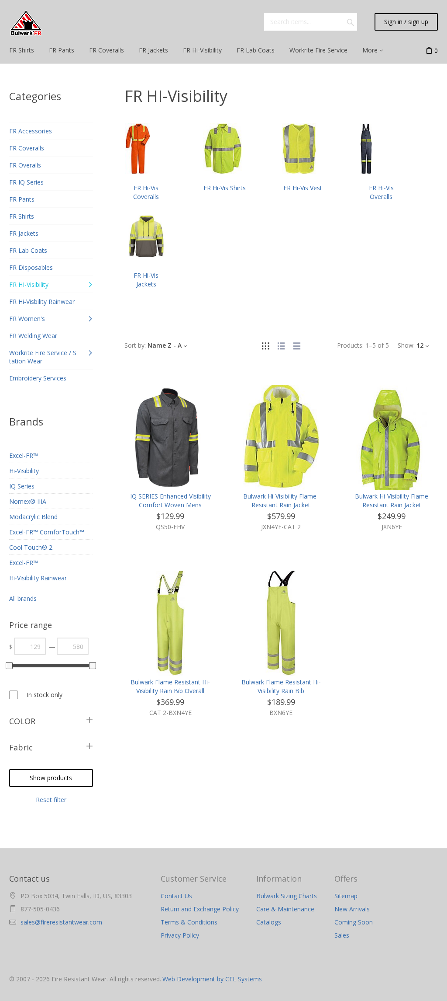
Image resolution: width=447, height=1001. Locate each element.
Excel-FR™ (23, 455)
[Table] (296, 345)
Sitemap (346, 896)
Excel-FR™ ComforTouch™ (46, 532)
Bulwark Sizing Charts (286, 896)
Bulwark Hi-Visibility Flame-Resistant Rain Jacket (281, 500)
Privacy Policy (180, 935)
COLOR (22, 721)
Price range (30, 625)
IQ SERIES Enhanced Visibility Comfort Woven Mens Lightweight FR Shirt (170, 505)
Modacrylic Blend (33, 517)
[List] (281, 345)
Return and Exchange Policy (200, 909)
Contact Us (176, 896)
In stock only (44, 695)
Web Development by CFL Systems (212, 979)
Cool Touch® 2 (30, 547)
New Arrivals (352, 909)
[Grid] (265, 345)
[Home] (26, 23)
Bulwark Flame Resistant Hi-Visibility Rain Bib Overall (170, 686)
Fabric (21, 747)
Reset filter (51, 799)
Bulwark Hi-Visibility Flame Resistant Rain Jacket (391, 500)
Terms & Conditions (189, 922)
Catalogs (268, 922)
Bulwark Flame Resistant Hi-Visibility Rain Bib (281, 686)
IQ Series (21, 486)
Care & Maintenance (285, 909)
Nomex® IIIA (27, 501)
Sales (341, 935)
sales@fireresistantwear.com (61, 922)
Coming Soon (353, 922)
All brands (23, 598)
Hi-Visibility (24, 471)
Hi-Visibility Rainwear (38, 578)
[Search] (350, 22)
